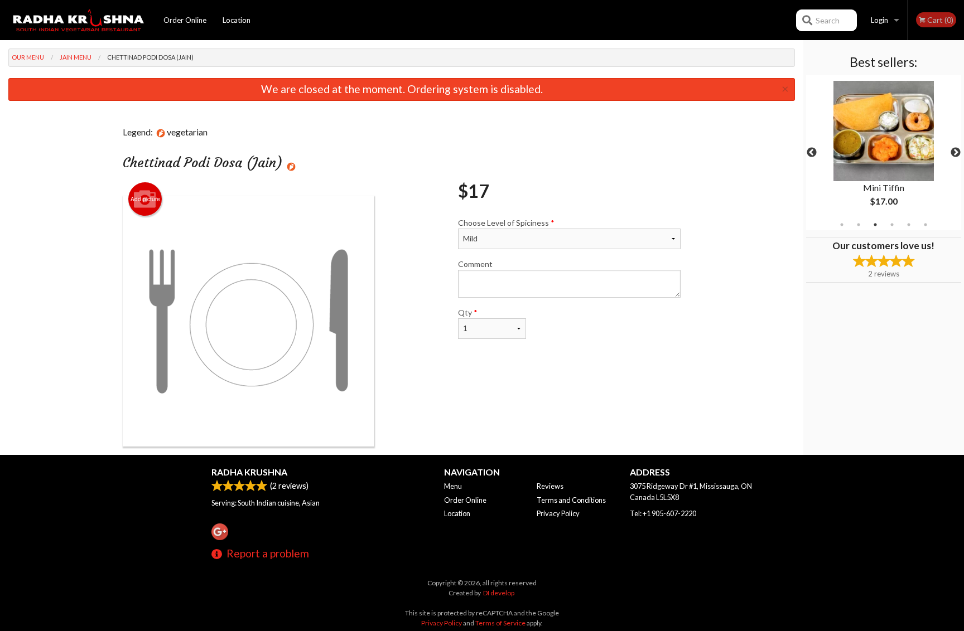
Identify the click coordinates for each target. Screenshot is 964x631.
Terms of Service (500, 623)
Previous (811, 152)
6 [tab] (925, 224)
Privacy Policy (558, 513)
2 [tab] (858, 224)
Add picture (145, 199)
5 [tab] (908, 224)
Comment (475, 264)
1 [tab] (841, 224)
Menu (453, 486)
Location (236, 20)
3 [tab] (875, 224)
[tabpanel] (883, 152)
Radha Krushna (249, 472)
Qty (468, 312)
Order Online (184, 20)
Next (955, 152)
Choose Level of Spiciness (506, 222)
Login (879, 20)
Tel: (663, 513)
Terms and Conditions (571, 500)
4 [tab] (892, 224)
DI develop (498, 593)
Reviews (550, 486)
